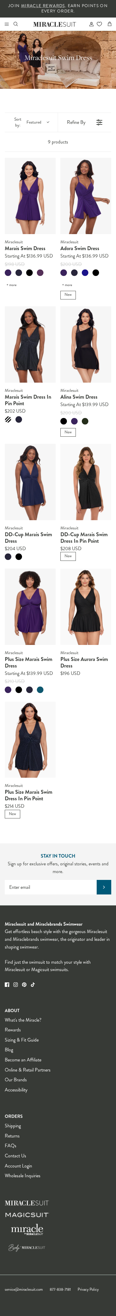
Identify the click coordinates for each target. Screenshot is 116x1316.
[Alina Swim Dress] (85, 344)
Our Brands (16, 1079)
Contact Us (15, 1155)
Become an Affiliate (23, 1059)
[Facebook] (7, 984)
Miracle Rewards (43, 6)
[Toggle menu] (6, 24)
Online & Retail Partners (28, 1069)
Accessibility (16, 1089)
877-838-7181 (60, 1289)
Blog (9, 1049)
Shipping (13, 1125)
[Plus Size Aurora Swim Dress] (85, 607)
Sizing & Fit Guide (22, 1039)
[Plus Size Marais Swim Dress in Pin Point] (30, 740)
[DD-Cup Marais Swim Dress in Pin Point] (85, 482)
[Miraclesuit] (54, 24)
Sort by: (27, 122)
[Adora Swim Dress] (85, 196)
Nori (85, 421)
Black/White (8, 419)
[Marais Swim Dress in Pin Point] (30, 344)
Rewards (13, 1029)
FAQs (10, 1145)
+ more (11, 285)
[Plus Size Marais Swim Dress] (30, 607)
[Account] (88, 24)
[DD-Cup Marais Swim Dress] (30, 482)
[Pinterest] (24, 984)
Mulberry (8, 272)
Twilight (85, 272)
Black (29, 272)
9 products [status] (58, 141)
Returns (12, 1135)
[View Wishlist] (99, 24)
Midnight (18, 272)
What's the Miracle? (23, 1020)
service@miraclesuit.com (24, 1289)
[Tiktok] (33, 984)
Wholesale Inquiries (22, 1175)
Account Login (18, 1165)
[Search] (19, 24)
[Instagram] (15, 984)
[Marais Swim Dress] (30, 196)
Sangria (40, 272)
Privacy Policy (88, 1289)
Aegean (40, 690)
